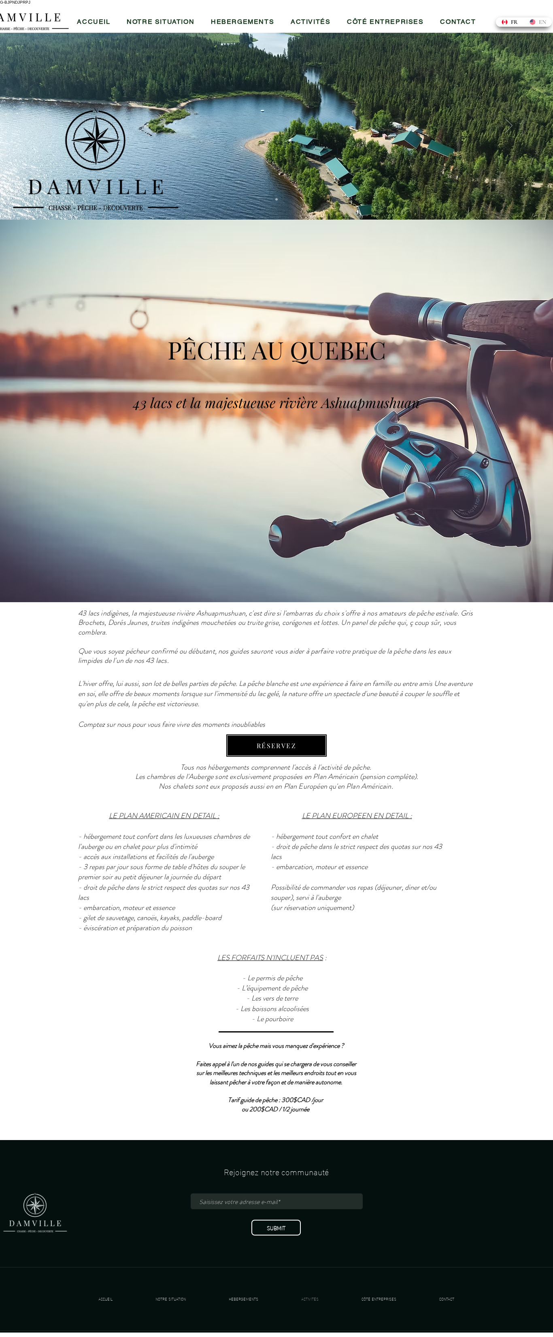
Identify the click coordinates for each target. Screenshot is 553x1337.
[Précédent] (44, 126)
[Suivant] (509, 126)
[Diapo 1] (276, 199)
